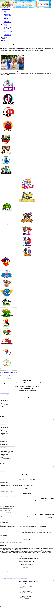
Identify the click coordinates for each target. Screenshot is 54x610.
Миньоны (5, 10)
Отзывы (3, 39)
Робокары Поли (6, 18)
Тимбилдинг (5, 30)
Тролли (5, 12)
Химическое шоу (6, 26)
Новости (3, 38)
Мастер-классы (6, 29)
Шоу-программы (4, 24)
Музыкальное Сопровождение (8, 31)
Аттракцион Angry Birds (7, 34)
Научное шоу (5, 25)
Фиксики (5, 11)
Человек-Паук (6, 16)
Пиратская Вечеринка (7, 14)
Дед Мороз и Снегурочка (7, 22)
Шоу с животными (6, 28)
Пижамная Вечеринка (7, 20)
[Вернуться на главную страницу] (25, 7)
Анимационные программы (6, 9)
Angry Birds (5, 19)
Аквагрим (5, 33)
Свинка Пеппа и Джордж (7, 15)
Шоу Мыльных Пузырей (7, 27)
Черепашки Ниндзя (6, 13)
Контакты (3, 40)
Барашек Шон (6, 17)
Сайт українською (4, 41)
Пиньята (5, 32)
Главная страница (4, 37)
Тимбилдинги (4, 23)
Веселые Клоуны (6, 21)
